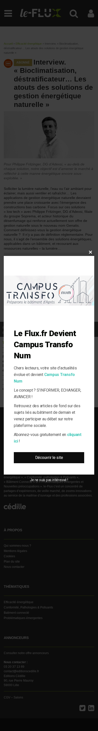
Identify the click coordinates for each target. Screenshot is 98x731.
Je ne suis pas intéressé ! (49, 480)
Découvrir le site (49, 457)
